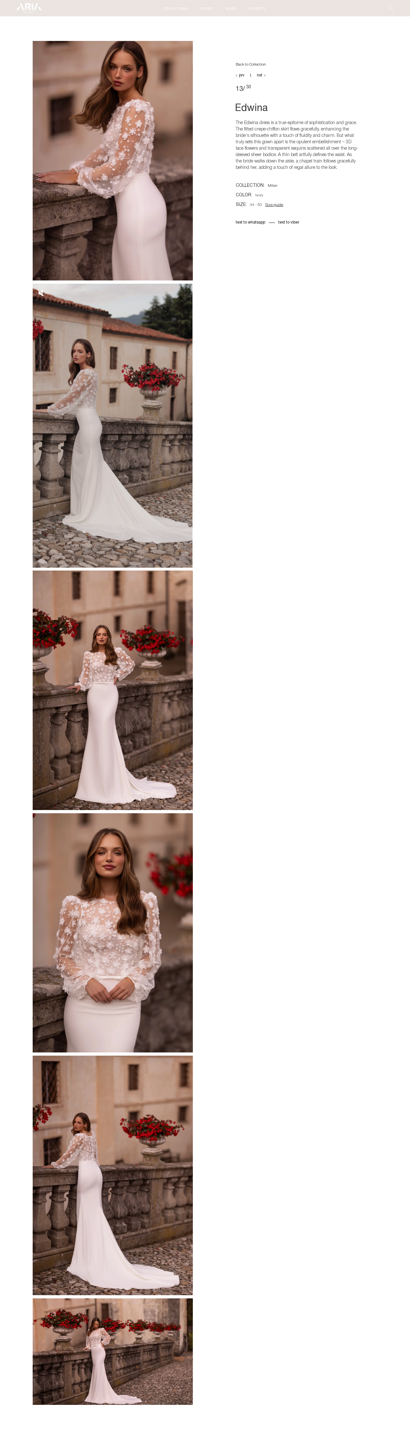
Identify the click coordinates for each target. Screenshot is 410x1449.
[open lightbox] (113, 162)
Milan (272, 185)
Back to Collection (251, 64)
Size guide (274, 205)
